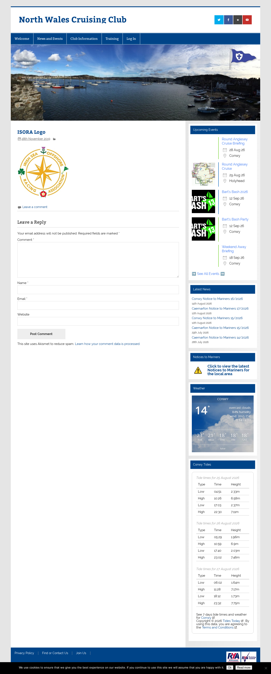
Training (112, 39)
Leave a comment (34, 207)
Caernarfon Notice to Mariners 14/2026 (220, 337)
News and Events (50, 39)
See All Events (208, 274)
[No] (266, 668)
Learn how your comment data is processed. (107, 344)
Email (22, 298)
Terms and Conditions (218, 627)
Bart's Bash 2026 (235, 192)
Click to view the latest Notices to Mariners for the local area (228, 370)
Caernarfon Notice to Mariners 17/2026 (220, 308)
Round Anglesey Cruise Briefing (235, 141)
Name (22, 283)
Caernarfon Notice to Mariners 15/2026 (220, 328)
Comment (25, 239)
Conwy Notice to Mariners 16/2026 (217, 299)
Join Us (81, 653)
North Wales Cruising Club (73, 19)
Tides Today (231, 621)
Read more (243, 667)
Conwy (206, 618)
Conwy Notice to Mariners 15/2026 (217, 318)
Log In (131, 39)
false (222, 448)
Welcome (22, 39)
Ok (230, 667)
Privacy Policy (24, 653)
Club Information (84, 39)
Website (23, 314)
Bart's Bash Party (235, 219)
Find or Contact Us (55, 653)
